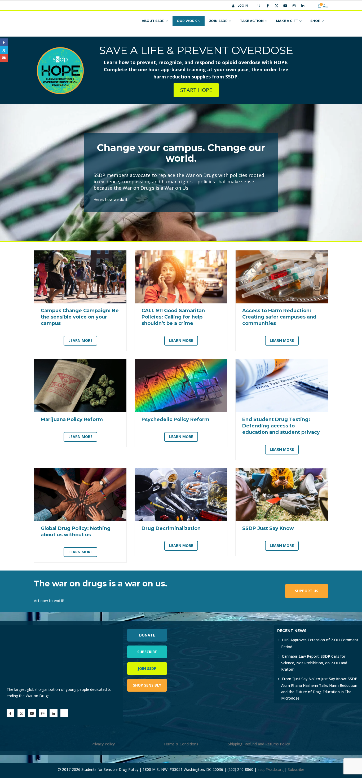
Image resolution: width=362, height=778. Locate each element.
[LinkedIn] (302, 5)
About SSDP (153, 21)
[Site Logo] (54, 21)
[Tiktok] (311, 5)
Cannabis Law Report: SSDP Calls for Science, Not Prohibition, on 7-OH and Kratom (314, 663)
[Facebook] (267, 5)
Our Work (187, 21)
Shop (315, 21)
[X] (276, 5)
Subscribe (147, 651)
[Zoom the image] (237, 627)
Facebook (4, 42)
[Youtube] (285, 5)
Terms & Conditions (181, 743)
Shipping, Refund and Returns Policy (259, 743)
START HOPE (196, 90)
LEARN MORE (80, 340)
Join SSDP (218, 21)
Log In (243, 5)
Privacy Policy (103, 743)
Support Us (306, 590)
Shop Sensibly (147, 685)
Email (4, 58)
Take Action (252, 21)
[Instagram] (294, 5)
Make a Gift (287, 21)
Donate (147, 635)
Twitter (4, 50)
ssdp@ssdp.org (271, 769)
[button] (258, 5)
